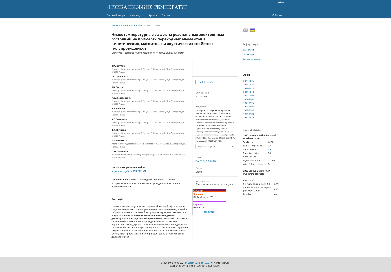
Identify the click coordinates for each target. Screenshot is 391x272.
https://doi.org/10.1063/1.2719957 (128, 171)
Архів (152, 15)
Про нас (166, 15)
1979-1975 (248, 117)
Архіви (126, 25)
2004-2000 (248, 99)
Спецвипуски (137, 15)
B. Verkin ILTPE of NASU (197, 262)
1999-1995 (248, 102)
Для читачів (248, 49)
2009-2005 (248, 95)
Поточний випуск (116, 15)
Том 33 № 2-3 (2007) (142, 25)
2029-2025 (248, 80)
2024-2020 (248, 84)
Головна (115, 25)
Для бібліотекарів (251, 59)
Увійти (281, 2)
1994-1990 (248, 106)
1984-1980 (248, 113)
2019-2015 (248, 88)
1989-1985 (248, 110)
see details (209, 211)
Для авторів (248, 54)
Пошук (278, 15)
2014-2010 (248, 91)
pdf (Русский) (206, 82)
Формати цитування (207, 146)
